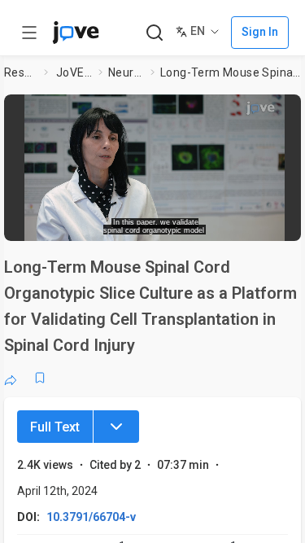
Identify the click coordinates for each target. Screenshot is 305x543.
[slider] (94, 223)
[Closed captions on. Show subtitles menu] (277, 224)
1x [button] (247, 223)
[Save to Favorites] (39, 377)
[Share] (10, 377)
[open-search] (154, 33)
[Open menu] (29, 33)
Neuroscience (126, 72)
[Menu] (116, 426)
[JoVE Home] (75, 32)
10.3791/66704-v (91, 516)
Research (20, 72)
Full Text (55, 427)
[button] (290, 110)
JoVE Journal (74, 72)
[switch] (175, 224)
